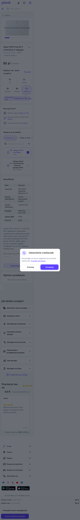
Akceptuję (49, 267)
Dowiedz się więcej (38, 261)
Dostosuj (30, 267)
